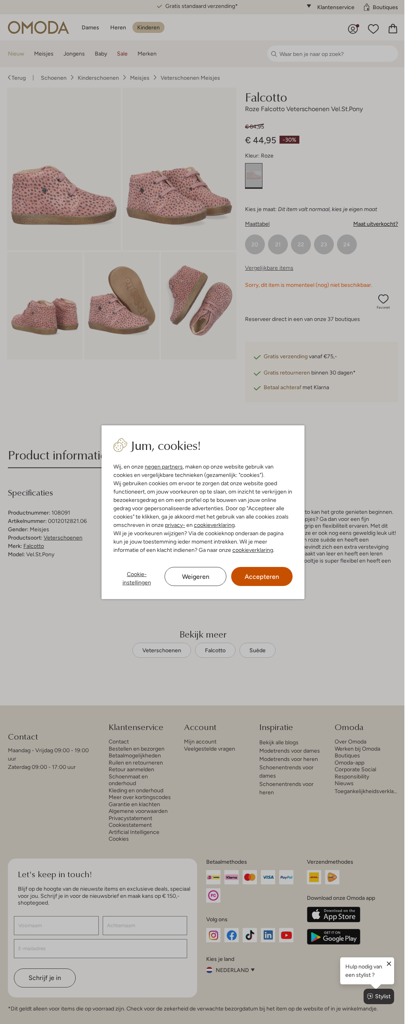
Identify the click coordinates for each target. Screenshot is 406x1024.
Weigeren (192, 576)
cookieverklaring (212, 525)
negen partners (162, 466)
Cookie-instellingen (135, 578)
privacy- (173, 525)
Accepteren (258, 576)
